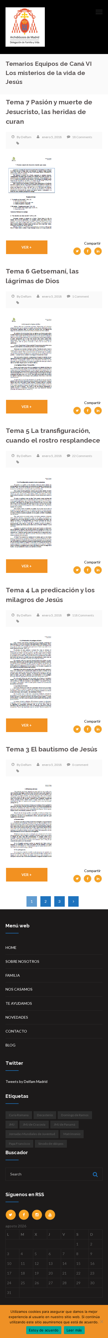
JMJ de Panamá (64, 1124)
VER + (26, 247)
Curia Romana (19, 1115)
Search (94, 1174)
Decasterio (45, 1115)
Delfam (26, 137)
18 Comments (82, 137)
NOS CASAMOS (19, 989)
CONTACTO (16, 1031)
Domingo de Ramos (75, 1115)
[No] (101, 1321)
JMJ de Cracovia (34, 1124)
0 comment (80, 765)
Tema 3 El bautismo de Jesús (51, 749)
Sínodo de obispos (50, 1144)
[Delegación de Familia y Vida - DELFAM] (25, 26)
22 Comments (82, 456)
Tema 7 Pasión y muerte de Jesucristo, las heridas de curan (49, 112)
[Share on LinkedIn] (98, 251)
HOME (11, 947)
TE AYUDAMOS (19, 1003)
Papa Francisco (19, 1144)
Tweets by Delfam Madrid (26, 1081)
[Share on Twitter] (77, 251)
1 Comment (80, 296)
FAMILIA (13, 975)
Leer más (74, 1330)
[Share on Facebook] (87, 251)
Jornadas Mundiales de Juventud (32, 1134)
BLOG (10, 1045)
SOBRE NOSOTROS (22, 961)
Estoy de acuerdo (44, 1330)
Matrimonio (71, 1134)
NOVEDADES (17, 1017)
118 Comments (83, 615)
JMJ (11, 1124)
